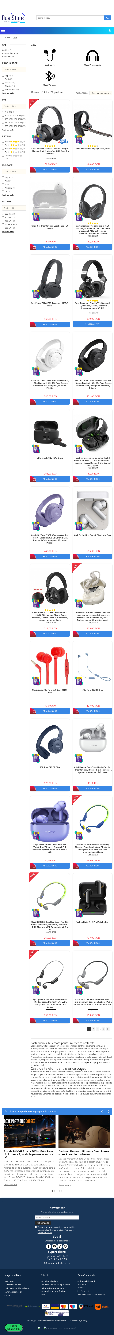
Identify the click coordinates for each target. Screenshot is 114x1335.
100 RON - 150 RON (13, 119)
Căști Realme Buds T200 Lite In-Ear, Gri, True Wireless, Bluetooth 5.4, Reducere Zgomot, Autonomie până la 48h (92, 770)
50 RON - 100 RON (13, 115)
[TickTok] (59, 1246)
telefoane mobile (83, 1057)
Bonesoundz (10, 89)
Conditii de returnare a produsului (56, 1284)
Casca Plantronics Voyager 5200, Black (92, 148)
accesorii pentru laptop (88, 1062)
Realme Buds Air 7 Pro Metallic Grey (92, 922)
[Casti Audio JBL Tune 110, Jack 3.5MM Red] (50, 665)
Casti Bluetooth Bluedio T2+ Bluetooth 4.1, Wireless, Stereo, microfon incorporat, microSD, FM (92, 305)
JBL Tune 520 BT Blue (50, 767)
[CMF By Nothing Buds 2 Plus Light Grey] (92, 511)
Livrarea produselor (13, 1291)
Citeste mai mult (10, 1184)
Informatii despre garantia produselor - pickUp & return (53, 1289)
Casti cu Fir (7, 50)
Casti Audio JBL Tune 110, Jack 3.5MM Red (50, 691)
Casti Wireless (8, 56)
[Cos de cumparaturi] (110, 31)
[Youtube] (54, 1246)
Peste (7, 141)
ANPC (43, 1294)
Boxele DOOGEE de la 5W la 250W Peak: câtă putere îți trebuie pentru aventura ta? (29, 1154)
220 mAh (9, 213)
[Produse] (3, 31)
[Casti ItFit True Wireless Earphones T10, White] (50, 201)
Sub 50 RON (10, 112)
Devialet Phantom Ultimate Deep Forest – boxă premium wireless (83, 1153)
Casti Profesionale (10, 53)
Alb (6, 180)
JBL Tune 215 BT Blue (93, 690)
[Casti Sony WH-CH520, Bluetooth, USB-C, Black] (50, 279)
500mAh (8, 228)
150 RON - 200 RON (13, 122)
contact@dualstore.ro (59, 1263)
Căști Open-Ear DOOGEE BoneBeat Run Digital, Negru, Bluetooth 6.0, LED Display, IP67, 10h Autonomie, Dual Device (50, 1003)
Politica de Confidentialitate (16, 1288)
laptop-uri (58, 1062)
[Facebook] (48, 1246)
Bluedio (8, 86)
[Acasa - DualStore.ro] (17, 18)
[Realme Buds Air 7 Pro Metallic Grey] (92, 897)
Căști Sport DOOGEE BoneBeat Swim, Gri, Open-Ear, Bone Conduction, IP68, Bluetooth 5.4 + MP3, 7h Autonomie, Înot (92, 1002)
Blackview (9, 82)
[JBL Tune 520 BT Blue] (50, 743)
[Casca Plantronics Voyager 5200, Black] (92, 124)
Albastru (8, 187)
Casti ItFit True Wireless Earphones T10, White (49, 227)
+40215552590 (58, 1258)
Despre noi (9, 1281)
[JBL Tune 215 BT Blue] (92, 665)
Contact (7, 1295)
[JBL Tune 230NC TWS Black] (50, 433)
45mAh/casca (11, 224)
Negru (7, 177)
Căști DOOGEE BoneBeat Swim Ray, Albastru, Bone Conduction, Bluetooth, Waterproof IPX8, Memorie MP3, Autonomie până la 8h (92, 848)
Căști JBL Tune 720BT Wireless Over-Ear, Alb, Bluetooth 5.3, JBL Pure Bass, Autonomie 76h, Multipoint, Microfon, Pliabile (50, 384)
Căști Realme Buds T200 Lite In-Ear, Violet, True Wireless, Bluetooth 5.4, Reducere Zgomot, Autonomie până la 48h (50, 848)
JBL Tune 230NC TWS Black (50, 458)
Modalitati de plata (49, 1281)
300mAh (8, 217)
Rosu (7, 184)
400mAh (8, 221)
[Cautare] (107, 17)
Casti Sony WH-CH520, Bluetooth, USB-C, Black (50, 304)
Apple (7, 75)
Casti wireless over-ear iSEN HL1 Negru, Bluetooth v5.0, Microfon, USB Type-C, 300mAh (49, 151)
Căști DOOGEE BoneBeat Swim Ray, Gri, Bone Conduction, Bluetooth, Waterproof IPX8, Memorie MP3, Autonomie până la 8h (50, 926)
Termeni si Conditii (12, 1284)
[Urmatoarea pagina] (108, 1029)
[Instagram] (65, 1246)
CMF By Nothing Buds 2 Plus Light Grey (92, 535)
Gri (6, 191)
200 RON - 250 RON (13, 126)
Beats (7, 79)
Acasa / (8, 37)
